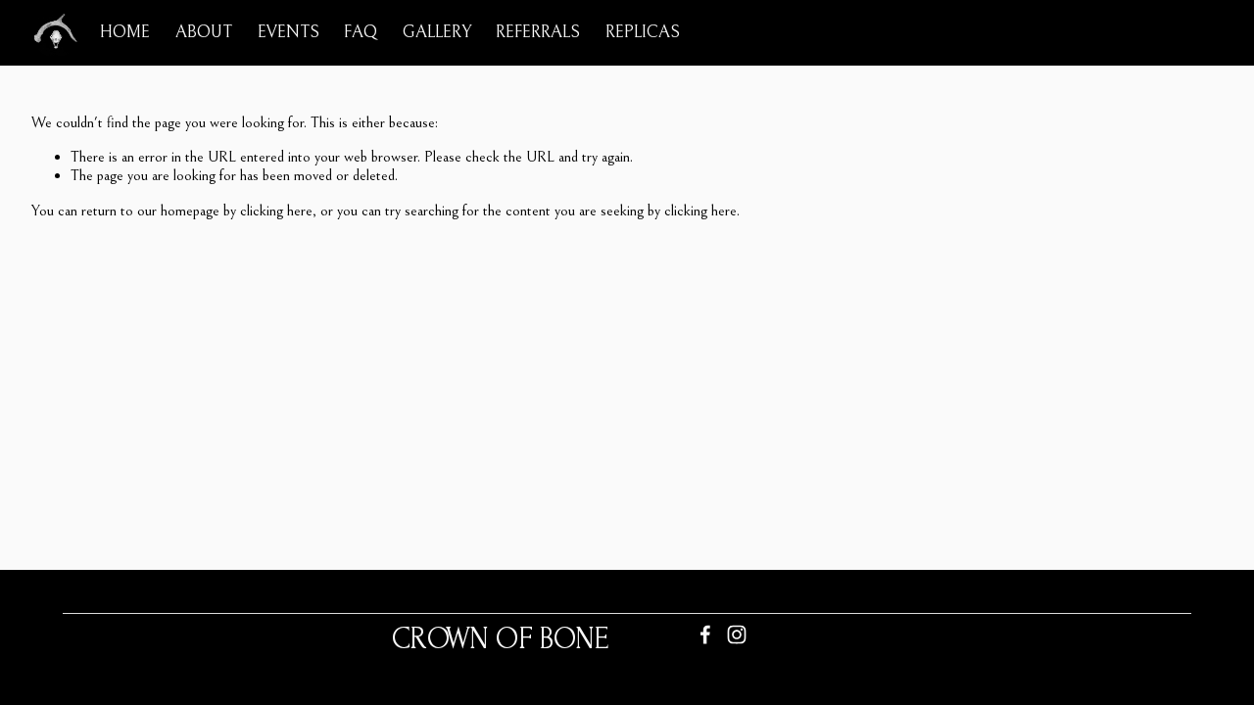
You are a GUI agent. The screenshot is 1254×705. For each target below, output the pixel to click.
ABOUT (203, 32)
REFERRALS (538, 32)
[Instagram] (737, 634)
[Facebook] (705, 634)
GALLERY (437, 32)
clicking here (276, 210)
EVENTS (288, 32)
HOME (125, 32)
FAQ (360, 32)
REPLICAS (642, 32)
